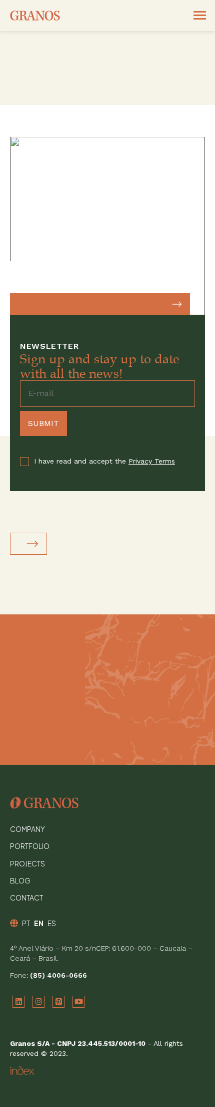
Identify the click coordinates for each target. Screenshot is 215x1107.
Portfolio (30, 845)
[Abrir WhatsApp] (190, 1081)
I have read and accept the (104, 461)
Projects (27, 863)
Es (52, 923)
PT (26, 923)
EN (39, 923)
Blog (20, 880)
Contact (26, 897)
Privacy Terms (151, 461)
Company (27, 828)
